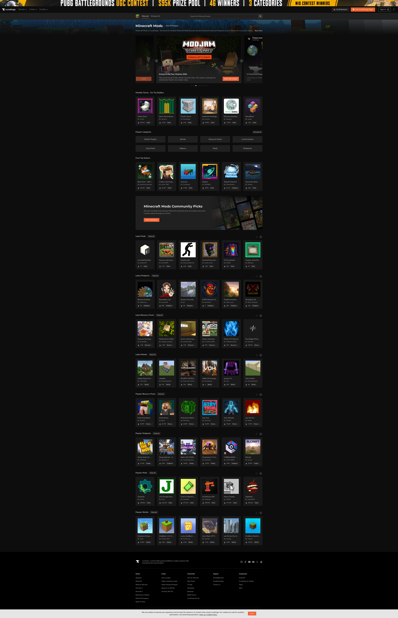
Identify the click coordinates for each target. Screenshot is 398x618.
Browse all (257, 132)
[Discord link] (253, 562)
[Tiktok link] (245, 562)
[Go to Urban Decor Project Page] (145, 111)
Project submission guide (169, 581)
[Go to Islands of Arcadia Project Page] (188, 294)
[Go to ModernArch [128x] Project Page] (166, 333)
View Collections (151, 220)
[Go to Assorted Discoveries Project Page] (209, 254)
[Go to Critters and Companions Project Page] (166, 176)
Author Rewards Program (169, 584)
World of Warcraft (141, 584)
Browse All (155, 16)
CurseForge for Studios (246, 581)
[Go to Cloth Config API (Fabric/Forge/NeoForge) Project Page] (188, 491)
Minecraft (139, 581)
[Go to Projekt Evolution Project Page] (231, 294)
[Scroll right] (260, 237)
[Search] (260, 16)
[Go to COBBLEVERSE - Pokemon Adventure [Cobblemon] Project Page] (231, 451)
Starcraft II (139, 591)
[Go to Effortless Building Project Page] (231, 111)
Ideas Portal (191, 581)
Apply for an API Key (168, 588)
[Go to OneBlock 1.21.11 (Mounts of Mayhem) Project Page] (166, 530)
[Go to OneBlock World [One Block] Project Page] (252, 530)
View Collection (225, 79)
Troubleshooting (218, 581)
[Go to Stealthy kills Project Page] (188, 254)
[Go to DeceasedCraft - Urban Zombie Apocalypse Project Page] (166, 451)
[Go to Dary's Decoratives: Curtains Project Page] (166, 111)
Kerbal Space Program (143, 595)
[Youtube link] (249, 562)
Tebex (241, 584)
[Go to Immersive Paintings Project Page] (209, 111)
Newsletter (190, 588)
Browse (21, 9)
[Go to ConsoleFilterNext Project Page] (145, 254)
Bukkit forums (191, 595)
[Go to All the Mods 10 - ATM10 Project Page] (145, 451)
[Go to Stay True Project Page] (209, 412)
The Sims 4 (139, 588)
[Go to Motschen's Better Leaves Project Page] (188, 412)
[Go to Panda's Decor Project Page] (188, 111)
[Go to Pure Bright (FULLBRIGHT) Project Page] (252, 333)
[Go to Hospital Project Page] (166, 373)
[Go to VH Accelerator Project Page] (231, 254)
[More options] (394, 9)
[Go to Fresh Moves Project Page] (166, 412)
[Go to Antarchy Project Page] (188, 176)
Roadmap (190, 591)
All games (139, 578)
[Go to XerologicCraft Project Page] (252, 294)
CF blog (189, 584)
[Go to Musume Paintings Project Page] (145, 333)
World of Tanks (140, 602)
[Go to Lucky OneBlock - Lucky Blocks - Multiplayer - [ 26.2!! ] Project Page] (188, 530)
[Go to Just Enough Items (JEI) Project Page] (166, 491)
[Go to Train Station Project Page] (252, 373)
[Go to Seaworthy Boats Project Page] (252, 176)
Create (32, 9)
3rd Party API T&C (167, 591)
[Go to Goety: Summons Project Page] (209, 333)
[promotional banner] (199, 3)
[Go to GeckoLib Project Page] (145, 491)
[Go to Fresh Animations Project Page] (145, 412)
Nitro (240, 588)
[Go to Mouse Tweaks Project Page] (231, 491)
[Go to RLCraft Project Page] (252, 451)
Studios (42, 9)
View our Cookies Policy (208, 615)
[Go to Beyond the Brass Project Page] (145, 294)
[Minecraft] (138, 16)
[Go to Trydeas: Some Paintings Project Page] (252, 254)
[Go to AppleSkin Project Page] (252, 491)
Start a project (166, 578)
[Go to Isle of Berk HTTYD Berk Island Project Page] (209, 530)
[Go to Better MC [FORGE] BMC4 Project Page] (188, 451)
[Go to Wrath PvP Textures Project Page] (231, 333)
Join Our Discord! (193, 578)
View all (151, 236)
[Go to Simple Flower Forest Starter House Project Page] (145, 373)
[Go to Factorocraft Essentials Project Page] (166, 254)
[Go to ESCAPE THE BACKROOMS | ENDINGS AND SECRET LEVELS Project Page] (188, 373)
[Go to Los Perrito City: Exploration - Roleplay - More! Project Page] (231, 530)
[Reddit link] (261, 562)
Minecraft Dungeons (142, 598)
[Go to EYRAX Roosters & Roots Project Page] (209, 294)
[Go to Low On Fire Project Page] (252, 412)
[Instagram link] (241, 562)
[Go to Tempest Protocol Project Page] (231, 176)
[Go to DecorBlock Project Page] (252, 111)
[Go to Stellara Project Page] (209, 176)
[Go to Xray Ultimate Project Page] (231, 412)
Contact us (216, 584)
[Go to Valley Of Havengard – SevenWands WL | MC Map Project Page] (209, 373)
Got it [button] (252, 613)
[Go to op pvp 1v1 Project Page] (231, 373)
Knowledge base (218, 578)
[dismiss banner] (394, 3)
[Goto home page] (9, 10)
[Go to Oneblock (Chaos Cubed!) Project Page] (145, 530)
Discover (145, 16)
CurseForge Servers (193, 598)
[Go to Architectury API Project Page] (209, 491)
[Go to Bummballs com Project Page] (166, 294)
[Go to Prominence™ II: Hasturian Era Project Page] (209, 451)
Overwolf (242, 578)
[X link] (257, 562)
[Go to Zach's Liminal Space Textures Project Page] (188, 333)
